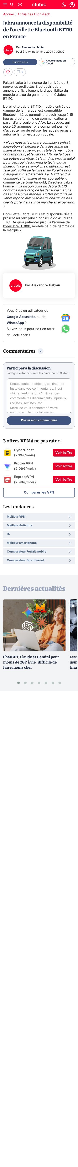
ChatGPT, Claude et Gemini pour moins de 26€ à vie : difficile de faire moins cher (31, 662)
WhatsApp (15, 323)
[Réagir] (8, 72)
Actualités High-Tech (33, 14)
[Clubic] (39, 5)
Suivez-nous (20, 62)
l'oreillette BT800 (16, 226)
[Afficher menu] (5, 5)
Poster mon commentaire (39, 420)
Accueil (9, 14)
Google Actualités (21, 317)
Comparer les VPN (39, 492)
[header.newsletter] (19, 5)
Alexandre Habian (33, 47)
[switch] (63, 4)
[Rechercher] (11, 5)
